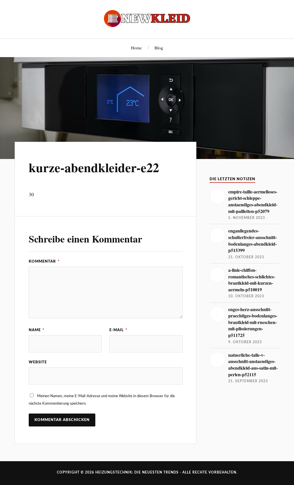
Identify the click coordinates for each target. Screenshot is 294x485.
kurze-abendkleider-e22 (94, 167)
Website (38, 362)
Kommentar (44, 261)
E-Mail (118, 330)
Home (136, 48)
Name (37, 330)
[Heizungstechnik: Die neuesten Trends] (147, 18)
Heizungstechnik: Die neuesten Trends (137, 472)
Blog (158, 48)
